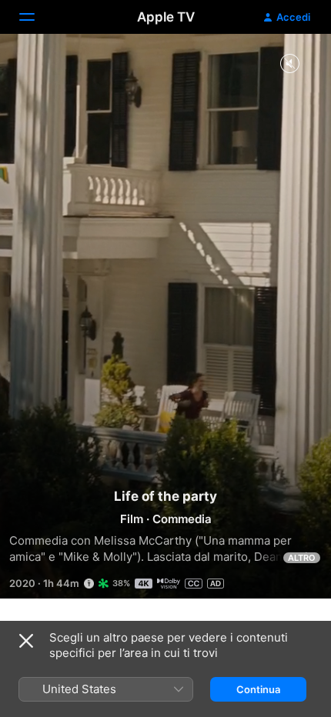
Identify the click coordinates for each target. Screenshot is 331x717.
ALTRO (302, 557)
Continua (258, 689)
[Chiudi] (26, 641)
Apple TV (166, 17)
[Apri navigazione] (36, 17)
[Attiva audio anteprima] (289, 64)
